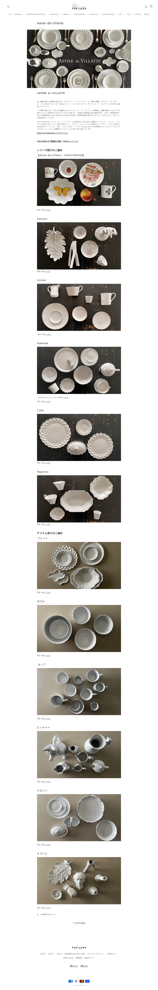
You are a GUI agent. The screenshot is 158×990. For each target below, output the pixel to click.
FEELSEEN (81, 985)
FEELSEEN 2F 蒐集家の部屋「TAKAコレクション (58, 141)
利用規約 (79, 958)
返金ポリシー (90, 958)
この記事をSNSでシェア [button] (48, 914)
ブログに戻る (80, 923)
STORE (43, 954)
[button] (8, 6)
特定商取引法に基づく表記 (75, 954)
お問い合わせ (68, 958)
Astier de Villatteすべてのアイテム (52, 133)
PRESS (59, 954)
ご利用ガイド (111, 954)
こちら (48, 210)
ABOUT (51, 954)
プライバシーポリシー (95, 954)
